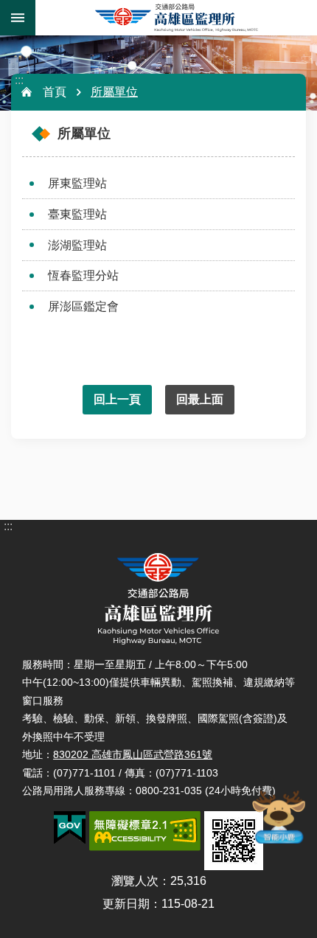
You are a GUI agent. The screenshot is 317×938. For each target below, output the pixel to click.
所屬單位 (114, 92)
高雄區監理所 (176, 18)
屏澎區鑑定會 (83, 306)
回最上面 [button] (199, 399)
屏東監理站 (77, 183)
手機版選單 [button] (17, 17)
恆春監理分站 (83, 275)
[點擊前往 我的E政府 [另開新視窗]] (70, 828)
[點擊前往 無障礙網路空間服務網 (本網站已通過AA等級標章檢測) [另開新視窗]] (145, 831)
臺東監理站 (77, 214)
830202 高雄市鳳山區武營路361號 (132, 754)
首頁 (54, 92)
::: (19, 80)
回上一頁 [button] (117, 399)
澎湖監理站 (77, 245)
